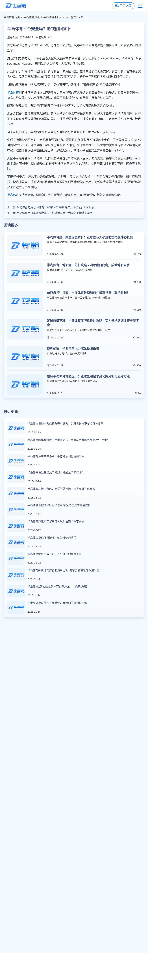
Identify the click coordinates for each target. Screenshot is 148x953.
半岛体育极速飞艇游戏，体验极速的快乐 (51, 537)
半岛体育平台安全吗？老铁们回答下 (65, 17)
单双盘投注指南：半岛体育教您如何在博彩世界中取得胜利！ (88, 293)
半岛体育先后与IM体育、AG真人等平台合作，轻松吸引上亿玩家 (55, 207)
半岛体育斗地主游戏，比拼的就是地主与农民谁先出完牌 (61, 488)
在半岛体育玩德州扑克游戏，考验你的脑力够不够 (57, 602)
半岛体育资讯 (31, 17)
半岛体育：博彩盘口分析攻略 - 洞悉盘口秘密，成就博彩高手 (88, 265)
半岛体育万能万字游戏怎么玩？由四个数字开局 (55, 521)
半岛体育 (13, 92)
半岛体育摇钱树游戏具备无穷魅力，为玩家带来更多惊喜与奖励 (65, 423)
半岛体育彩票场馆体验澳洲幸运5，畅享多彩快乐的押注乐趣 (63, 570)
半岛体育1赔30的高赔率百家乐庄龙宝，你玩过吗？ (58, 586)
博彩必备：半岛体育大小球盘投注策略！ (74, 348)
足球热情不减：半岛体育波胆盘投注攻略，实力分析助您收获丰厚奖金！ (93, 323)
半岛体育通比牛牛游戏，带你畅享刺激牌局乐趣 (55, 456)
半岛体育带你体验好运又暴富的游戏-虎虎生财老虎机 (59, 505)
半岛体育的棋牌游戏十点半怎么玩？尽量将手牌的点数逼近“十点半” (67, 439)
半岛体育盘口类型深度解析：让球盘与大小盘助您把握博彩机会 (55, 212)
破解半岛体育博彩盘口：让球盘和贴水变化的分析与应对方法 (88, 376)
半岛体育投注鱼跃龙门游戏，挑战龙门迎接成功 (55, 472)
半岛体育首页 (12, 17)
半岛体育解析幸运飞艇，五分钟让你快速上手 (54, 554)
